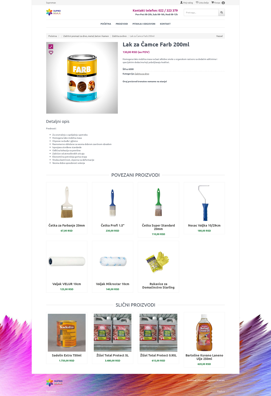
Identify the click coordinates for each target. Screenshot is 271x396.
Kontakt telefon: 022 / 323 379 (155, 10)
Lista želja (203, 2)
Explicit (221, 391)
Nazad (219, 36)
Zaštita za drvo (119, 36)
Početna (106, 23)
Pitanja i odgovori (144, 23)
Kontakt (165, 23)
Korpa (217, 2)
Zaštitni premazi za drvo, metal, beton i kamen (86, 36)
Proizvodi (122, 23)
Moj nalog (188, 2)
